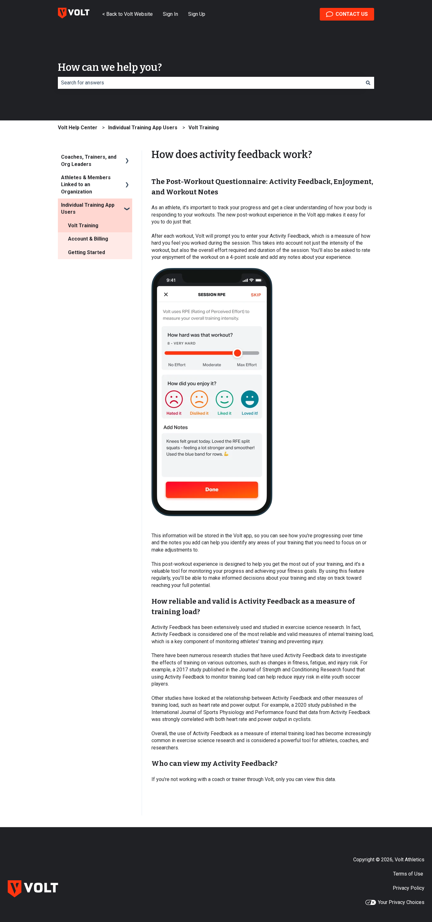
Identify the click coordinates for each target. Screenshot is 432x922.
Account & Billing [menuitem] (88, 239)
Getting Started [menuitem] (86, 252)
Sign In (170, 14)
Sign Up (196, 14)
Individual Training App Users (142, 128)
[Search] (368, 83)
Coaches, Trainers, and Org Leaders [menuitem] (88, 160)
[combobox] (210, 83)
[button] (127, 157)
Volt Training (203, 128)
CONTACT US (352, 14)
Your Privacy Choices (401, 902)
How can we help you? (110, 67)
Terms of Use (408, 874)
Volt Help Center (77, 128)
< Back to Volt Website (127, 14)
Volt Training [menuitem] (83, 226)
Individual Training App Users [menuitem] (87, 208)
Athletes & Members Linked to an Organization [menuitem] (86, 184)
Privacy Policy (408, 888)
